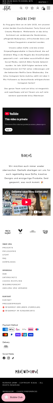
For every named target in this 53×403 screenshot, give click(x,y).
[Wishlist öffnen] (27, 8)
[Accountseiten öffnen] (38, 8)
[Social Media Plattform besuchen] (4, 357)
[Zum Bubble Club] (32, 8)
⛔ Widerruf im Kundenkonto (19, 311)
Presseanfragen (12, 304)
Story (6, 255)
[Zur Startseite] (10, 8)
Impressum (8, 391)
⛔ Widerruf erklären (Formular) (21, 307)
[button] (43, 2)
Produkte (8, 248)
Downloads (9, 262)
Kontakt (7, 300)
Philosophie (9, 251)
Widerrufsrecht (12, 285)
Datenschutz (10, 278)
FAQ (5, 259)
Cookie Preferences (27, 391)
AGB (5, 274)
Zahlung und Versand (15, 288)
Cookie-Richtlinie (12, 281)
